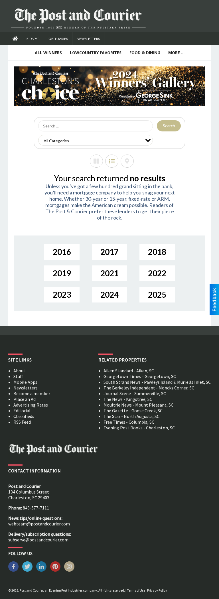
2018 (157, 252)
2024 (109, 294)
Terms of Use (136, 590)
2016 (62, 252)
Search (169, 125)
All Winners (48, 52)
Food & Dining (144, 52)
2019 (62, 273)
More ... (176, 52)
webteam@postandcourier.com (39, 524)
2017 (109, 252)
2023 (62, 294)
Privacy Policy (157, 590)
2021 (109, 273)
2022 (157, 273)
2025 (157, 294)
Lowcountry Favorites (95, 52)
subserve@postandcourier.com (38, 540)
